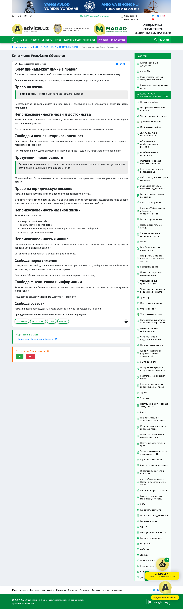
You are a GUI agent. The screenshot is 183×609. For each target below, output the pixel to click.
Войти (165, 39)
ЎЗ (13, 16)
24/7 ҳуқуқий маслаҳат (97, 16)
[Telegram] (124, 64)
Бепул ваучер (118, 39)
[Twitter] (121, 64)
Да (19, 356)
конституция (22, 321)
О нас (24, 39)
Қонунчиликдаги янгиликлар (80, 39)
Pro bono (103, 39)
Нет (31, 356)
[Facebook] (117, 64)
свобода (63, 321)
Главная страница (20, 46)
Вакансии (72, 590)
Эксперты (47, 39)
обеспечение (38, 321)
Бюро (58, 39)
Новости (34, 39)
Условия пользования (113, 590)
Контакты (61, 590)
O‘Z (19, 16)
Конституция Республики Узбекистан (36, 338)
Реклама (96, 590)
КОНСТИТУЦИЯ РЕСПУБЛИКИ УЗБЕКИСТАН (55, 46)
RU (25, 16)
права (51, 321)
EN (31, 16)
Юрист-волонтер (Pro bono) (25, 590)
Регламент (84, 590)
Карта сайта (48, 590)
